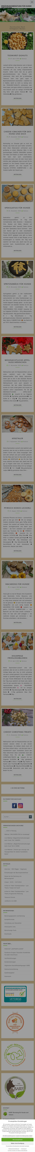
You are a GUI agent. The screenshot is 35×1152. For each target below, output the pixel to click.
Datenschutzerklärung (13, 1148)
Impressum (24, 1148)
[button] (17, 1139)
